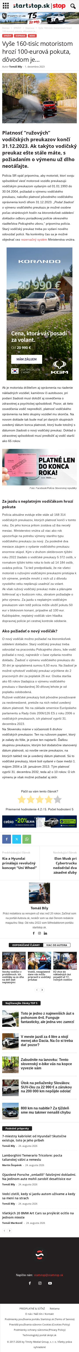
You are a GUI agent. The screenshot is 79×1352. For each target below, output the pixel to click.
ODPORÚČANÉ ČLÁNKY (26, 945)
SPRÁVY (17, 27)
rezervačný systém (34, 239)
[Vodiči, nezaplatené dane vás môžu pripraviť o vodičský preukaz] (39, 961)
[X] (16, 839)
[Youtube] (49, 1283)
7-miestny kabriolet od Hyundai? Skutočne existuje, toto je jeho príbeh (34, 1138)
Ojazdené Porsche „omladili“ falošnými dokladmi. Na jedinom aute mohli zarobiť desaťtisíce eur (39, 1176)
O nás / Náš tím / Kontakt (39, 1313)
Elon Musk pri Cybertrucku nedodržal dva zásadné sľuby (65, 865)
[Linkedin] (45, 933)
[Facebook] (6, 839)
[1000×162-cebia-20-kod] (39, 821)
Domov (5, 27)
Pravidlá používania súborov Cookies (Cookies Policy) (39, 1324)
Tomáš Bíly (15, 66)
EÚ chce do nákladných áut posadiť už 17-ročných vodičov (62, 975)
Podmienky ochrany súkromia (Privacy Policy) (39, 1329)
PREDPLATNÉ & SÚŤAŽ (32, 1308)
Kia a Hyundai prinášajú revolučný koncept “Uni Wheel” (19, 863)
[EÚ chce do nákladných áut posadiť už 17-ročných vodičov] (65, 961)
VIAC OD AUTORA (56, 945)
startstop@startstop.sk (48, 1275)
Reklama (54, 1308)
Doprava (29, 27)
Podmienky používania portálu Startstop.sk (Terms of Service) (39, 1319)
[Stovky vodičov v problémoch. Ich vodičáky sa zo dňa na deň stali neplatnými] (14, 961)
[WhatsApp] (26, 839)
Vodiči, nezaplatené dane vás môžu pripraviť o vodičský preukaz (39, 975)
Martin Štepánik (12, 1165)
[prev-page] (37, 989)
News (32, 35)
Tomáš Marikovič (12, 1223)
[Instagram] (40, 933)
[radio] (22, 800)
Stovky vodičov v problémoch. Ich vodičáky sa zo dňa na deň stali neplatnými (13, 977)
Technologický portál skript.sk (39, 1335)
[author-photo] (39, 893)
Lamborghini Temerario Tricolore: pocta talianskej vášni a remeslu (32, 1157)
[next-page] (42, 989)
